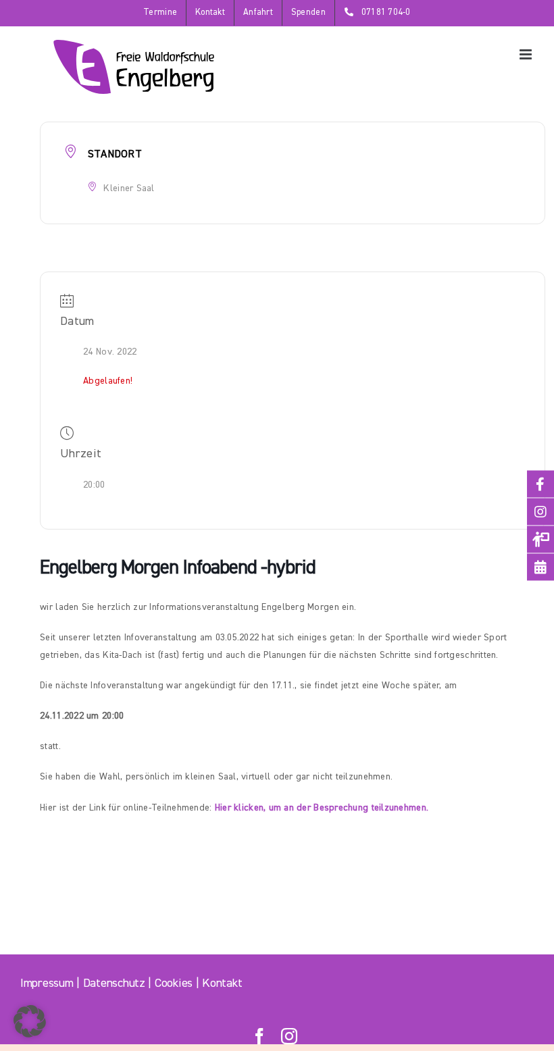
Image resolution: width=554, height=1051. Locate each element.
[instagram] (289, 1036)
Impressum (47, 983)
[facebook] (259, 1036)
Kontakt (222, 983)
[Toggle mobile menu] (527, 54)
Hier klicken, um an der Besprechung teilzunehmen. (321, 808)
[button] (29, 1021)
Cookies (174, 983)
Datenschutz (114, 983)
